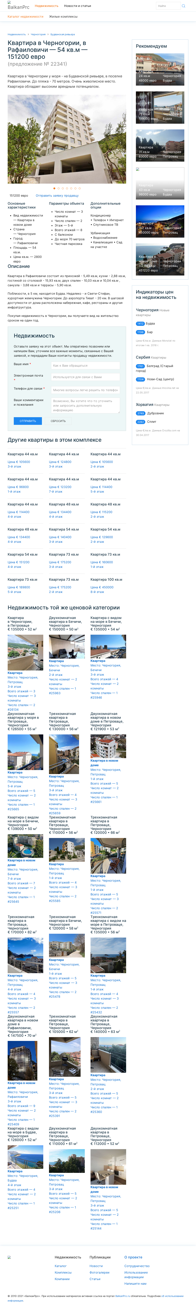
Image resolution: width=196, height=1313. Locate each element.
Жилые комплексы (63, 16)
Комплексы (63, 1272)
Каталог (61, 1266)
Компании (62, 1279)
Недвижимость (46, 6)
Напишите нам (135, 1283)
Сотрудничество (137, 1266)
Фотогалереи (99, 1272)
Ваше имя (22, 364)
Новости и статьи (77, 6)
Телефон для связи (29, 388)
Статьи (95, 1279)
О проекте (133, 1257)
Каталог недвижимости (25, 16)
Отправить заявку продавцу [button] (56, 195)
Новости (96, 1266)
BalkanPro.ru (122, 1296)
